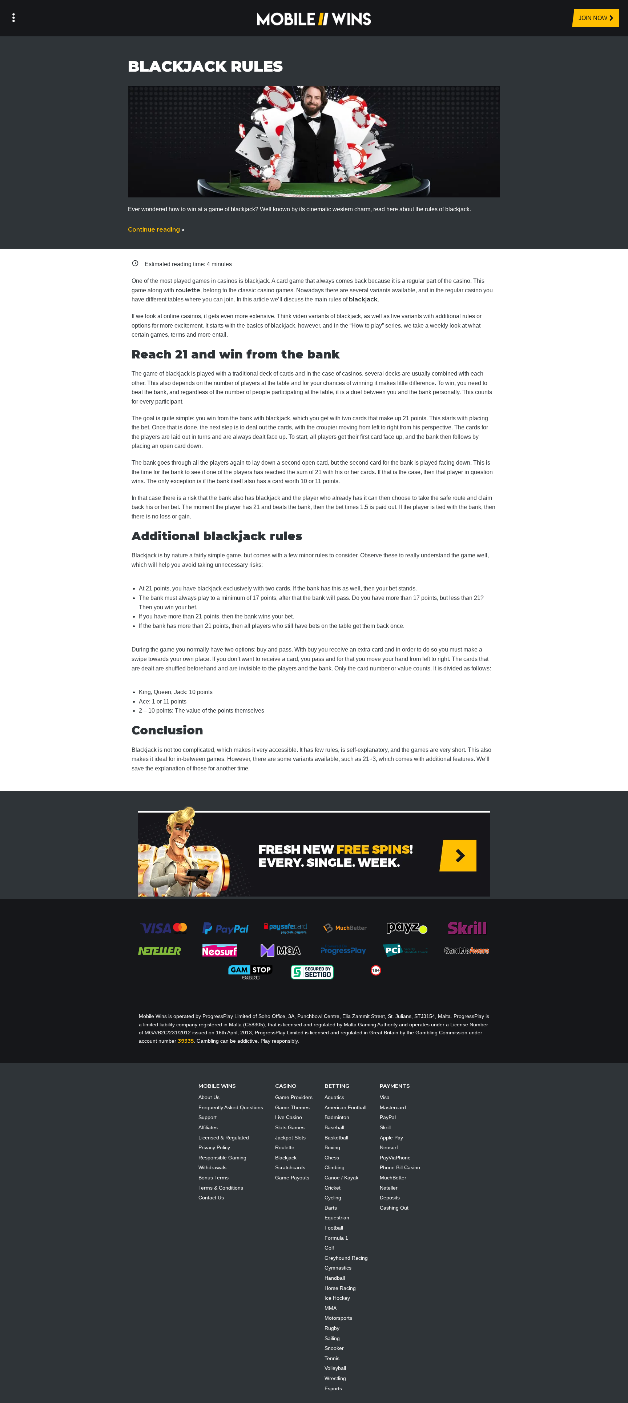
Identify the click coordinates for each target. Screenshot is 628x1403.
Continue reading (156, 229)
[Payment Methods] (163, 928)
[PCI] (404, 950)
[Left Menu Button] (13, 18)
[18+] (376, 970)
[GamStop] (250, 972)
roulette (188, 290)
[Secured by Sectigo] (312, 972)
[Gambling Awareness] (466, 950)
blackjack (363, 299)
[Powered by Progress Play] (343, 950)
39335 (186, 1041)
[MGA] (281, 950)
